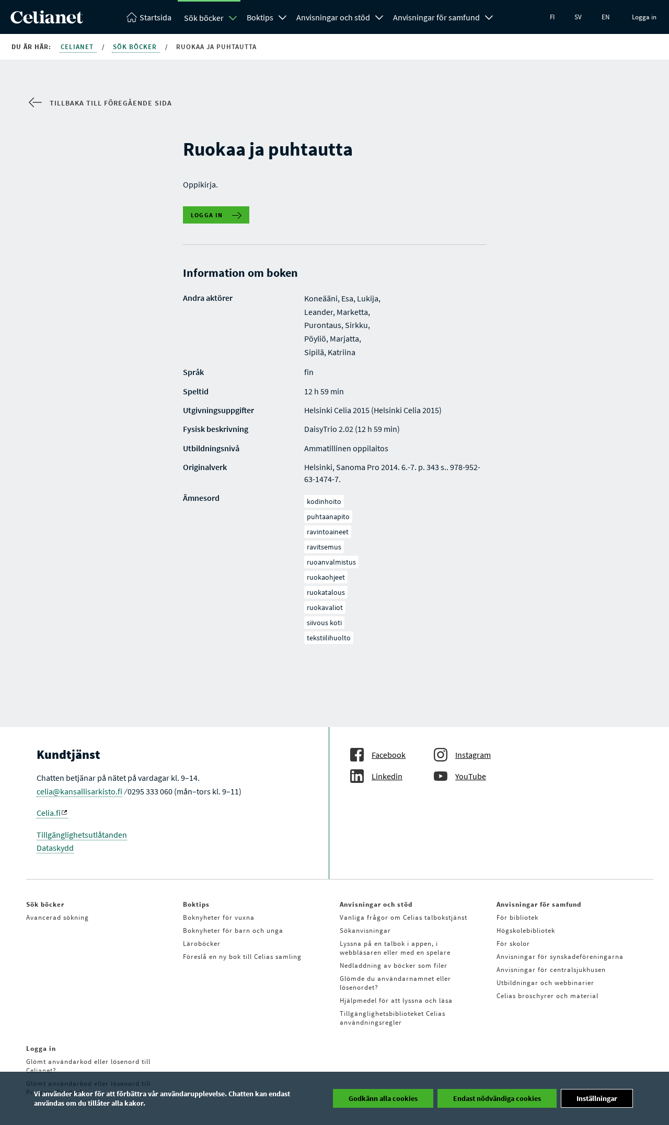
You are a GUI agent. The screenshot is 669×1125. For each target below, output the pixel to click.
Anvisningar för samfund (436, 17)
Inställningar (596, 1098)
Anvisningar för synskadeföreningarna (560, 956)
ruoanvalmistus (331, 562)
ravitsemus (324, 547)
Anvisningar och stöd (333, 17)
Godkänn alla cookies (383, 1098)
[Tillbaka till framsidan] (46, 20)
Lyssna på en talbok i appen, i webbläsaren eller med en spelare (395, 948)
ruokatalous (326, 592)
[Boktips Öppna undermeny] (282, 16)
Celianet (78, 46)
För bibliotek (517, 917)
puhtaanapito (328, 516)
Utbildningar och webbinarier (545, 982)
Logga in (644, 17)
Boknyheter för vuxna (219, 917)
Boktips (260, 17)
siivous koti (324, 622)
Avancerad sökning (57, 917)
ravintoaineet (328, 531)
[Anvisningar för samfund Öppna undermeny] (489, 16)
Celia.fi (49, 812)
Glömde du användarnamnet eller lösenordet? (395, 983)
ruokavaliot (325, 607)
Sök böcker (204, 18)
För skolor (513, 943)
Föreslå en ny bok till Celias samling (242, 956)
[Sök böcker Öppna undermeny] (233, 18)
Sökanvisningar (365, 930)
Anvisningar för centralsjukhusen (551, 969)
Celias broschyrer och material (547, 995)
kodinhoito (324, 501)
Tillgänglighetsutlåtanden (82, 834)
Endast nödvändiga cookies (497, 1098)
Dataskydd (55, 847)
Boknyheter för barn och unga (233, 930)
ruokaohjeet (326, 577)
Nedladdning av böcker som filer (393, 965)
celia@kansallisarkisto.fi (79, 791)
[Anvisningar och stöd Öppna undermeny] (379, 16)
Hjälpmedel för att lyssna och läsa (396, 1000)
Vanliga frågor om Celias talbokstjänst (403, 917)
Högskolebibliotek (526, 930)
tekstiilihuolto (329, 637)
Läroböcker (202, 943)
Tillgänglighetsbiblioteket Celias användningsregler (392, 1018)
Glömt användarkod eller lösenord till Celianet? (88, 1066)
